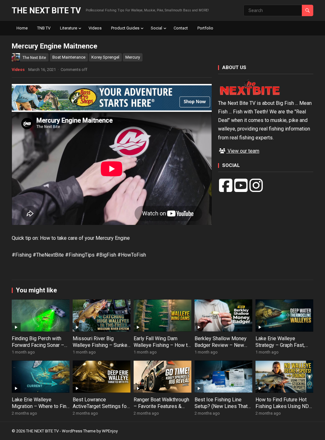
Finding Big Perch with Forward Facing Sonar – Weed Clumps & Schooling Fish (38, 348)
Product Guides (125, 28)
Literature (68, 28)
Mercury (132, 57)
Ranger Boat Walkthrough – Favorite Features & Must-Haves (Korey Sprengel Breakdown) (161, 409)
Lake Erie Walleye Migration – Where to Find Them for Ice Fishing (40, 406)
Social (156, 28)
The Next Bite (34, 57)
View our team (242, 151)
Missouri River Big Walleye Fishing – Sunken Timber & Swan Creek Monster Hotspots (101, 348)
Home (22, 28)
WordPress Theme (79, 431)
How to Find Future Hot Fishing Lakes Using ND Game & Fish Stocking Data (282, 409)
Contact (181, 28)
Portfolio (205, 28)
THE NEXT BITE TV (46, 10)
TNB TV (43, 28)
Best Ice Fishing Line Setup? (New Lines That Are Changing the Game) (221, 406)
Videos (95, 28)
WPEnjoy (110, 431)
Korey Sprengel (105, 57)
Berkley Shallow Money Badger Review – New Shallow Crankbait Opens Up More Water (222, 348)
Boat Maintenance (68, 57)
